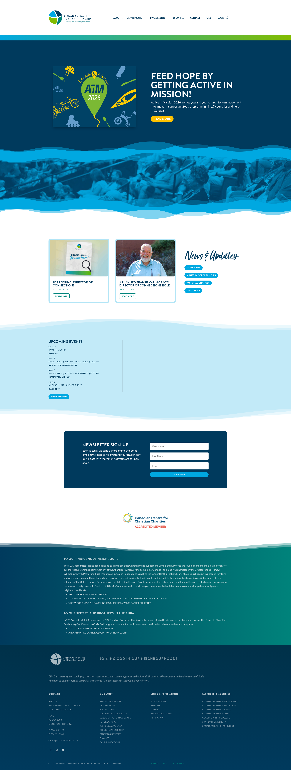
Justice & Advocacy (111, 726)
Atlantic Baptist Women (216, 713)
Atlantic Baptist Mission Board (220, 701)
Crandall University (214, 721)
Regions (155, 705)
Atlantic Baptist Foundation (219, 705)
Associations (158, 701)
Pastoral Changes (198, 282)
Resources (178, 18)
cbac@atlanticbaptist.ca (63, 740)
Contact (195, 18)
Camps (154, 709)
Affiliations (158, 717)
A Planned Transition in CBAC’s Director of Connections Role (144, 284)
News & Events (157, 18)
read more (61, 296)
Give (208, 18)
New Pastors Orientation (62, 365)
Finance (104, 738)
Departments (134, 18)
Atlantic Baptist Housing (216, 709)
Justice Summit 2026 (59, 377)
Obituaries (193, 290)
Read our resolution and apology (89, 594)
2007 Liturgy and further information (91, 628)
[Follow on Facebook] (50, 750)
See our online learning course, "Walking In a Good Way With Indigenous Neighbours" (118, 598)
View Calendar (59, 396)
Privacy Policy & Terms (167, 763)
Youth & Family (108, 709)
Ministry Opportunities (201, 275)
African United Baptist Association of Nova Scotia (98, 632)
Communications (110, 742)
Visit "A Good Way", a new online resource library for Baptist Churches (110, 603)
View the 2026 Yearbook (172, 108)
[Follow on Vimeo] (63, 750)
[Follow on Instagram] (57, 750)
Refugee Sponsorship (112, 730)
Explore (53, 353)
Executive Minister (110, 701)
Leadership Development (114, 713)
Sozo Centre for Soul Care (115, 717)
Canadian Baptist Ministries (218, 726)
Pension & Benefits (110, 734)
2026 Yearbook (186, 87)
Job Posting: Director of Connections (73, 284)
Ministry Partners (161, 713)
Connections (107, 705)
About (116, 18)
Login (221, 18)
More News (194, 267)
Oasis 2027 (54, 389)
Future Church (108, 721)
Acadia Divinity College (216, 717)
